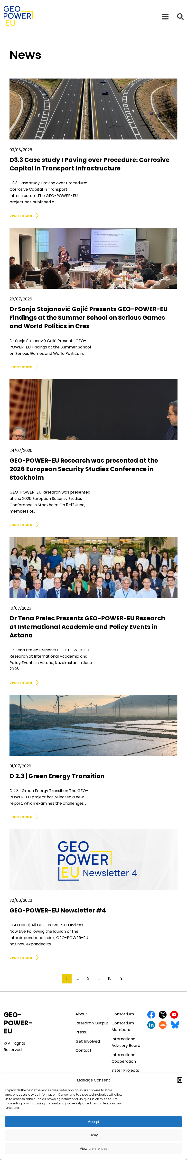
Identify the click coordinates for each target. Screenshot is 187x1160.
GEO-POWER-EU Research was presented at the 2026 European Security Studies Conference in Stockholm (83, 469)
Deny (93, 1135)
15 (110, 978)
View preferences (93, 1148)
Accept (93, 1122)
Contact (83, 1050)
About (81, 1014)
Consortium (123, 1014)
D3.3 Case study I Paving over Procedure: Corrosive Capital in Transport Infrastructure (89, 164)
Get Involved (87, 1041)
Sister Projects (125, 1070)
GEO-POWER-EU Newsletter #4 (57, 910)
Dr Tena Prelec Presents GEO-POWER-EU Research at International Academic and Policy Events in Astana (87, 627)
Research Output (91, 1023)
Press (80, 1032)
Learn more (20, 215)
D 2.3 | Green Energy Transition (56, 776)
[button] (179, 1080)
